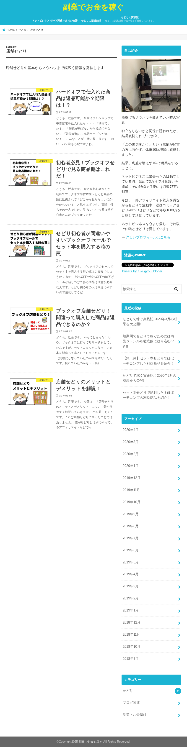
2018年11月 (131, 634)
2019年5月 (131, 562)
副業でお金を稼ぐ (93, 6)
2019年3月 (131, 586)
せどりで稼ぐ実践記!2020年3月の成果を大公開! (150, 321)
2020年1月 (131, 466)
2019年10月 (131, 502)
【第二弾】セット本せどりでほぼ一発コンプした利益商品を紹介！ (148, 360)
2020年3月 (131, 442)
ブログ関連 (131, 702)
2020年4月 (131, 430)
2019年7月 (131, 538)
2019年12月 (131, 478)
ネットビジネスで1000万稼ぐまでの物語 (55, 20)
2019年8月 (131, 526)
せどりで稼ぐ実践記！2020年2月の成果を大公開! (149, 378)
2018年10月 (131, 646)
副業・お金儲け (135, 714)
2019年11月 (131, 490)
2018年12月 (131, 622)
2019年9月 (131, 514)
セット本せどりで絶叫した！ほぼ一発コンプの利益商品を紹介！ (148, 395)
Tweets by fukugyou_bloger (142, 271)
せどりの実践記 (130, 19)
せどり (128, 691)
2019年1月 (131, 610)
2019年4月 (131, 574)
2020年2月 (131, 454)
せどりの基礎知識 (91, 20)
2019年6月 (131, 550)
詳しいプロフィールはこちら (148, 237)
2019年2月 (131, 598)
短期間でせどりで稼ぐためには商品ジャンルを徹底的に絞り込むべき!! (148, 341)
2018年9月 (131, 658)
